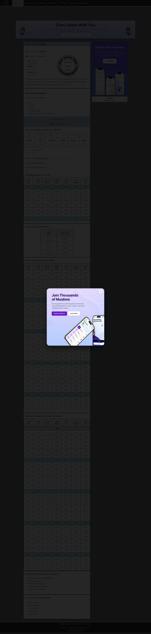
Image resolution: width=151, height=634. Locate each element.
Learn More (74, 313)
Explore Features (59, 313)
